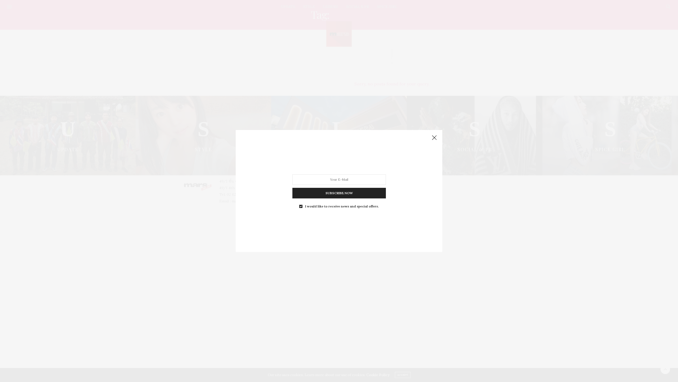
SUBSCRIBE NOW (339, 193)
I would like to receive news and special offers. (342, 206)
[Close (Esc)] (434, 138)
